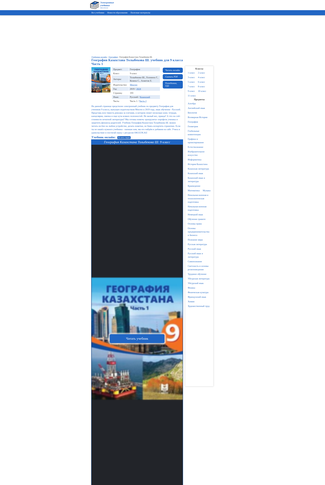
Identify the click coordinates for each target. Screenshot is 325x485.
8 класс (201, 86)
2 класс (201, 72)
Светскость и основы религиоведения (198, 268)
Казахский (145, 97)
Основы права (195, 223)
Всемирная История (197, 117)
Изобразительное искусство (196, 153)
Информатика (194, 159)
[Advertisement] (313, 55)
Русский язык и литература (195, 255)
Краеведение (194, 186)
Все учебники (97, 12)
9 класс (191, 91)
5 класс (191, 82)
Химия (191, 301)
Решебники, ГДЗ (171, 84)
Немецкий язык (195, 214)
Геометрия (193, 126)
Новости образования (117, 12)
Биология (192, 112)
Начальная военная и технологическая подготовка (198, 198)
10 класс (202, 91)
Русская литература (197, 244)
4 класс (201, 77)
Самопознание (195, 261)
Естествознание (195, 147)
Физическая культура (198, 292)
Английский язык (196, 108)
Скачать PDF (171, 76)
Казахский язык (195, 173)
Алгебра (192, 103)
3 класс (191, 77)
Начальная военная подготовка (197, 208)
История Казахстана (197, 164)
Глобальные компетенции (194, 133)
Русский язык (194, 249)
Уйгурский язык (196, 283)
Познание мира (195, 239)
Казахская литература (198, 168)
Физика (191, 287)
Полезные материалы (140, 12)
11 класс (192, 95)
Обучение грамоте (197, 219)
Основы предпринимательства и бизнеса (198, 231)
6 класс (201, 82)
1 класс (191, 72)
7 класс (191, 86)
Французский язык (197, 297)
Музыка (206, 190)
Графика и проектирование (196, 141)
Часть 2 (143, 101)
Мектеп (133, 85)
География (193, 122)
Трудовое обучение (197, 274)
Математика (194, 190)
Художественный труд (198, 306)
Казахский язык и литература (196, 180)
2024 (138, 89)
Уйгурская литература (198, 278)
